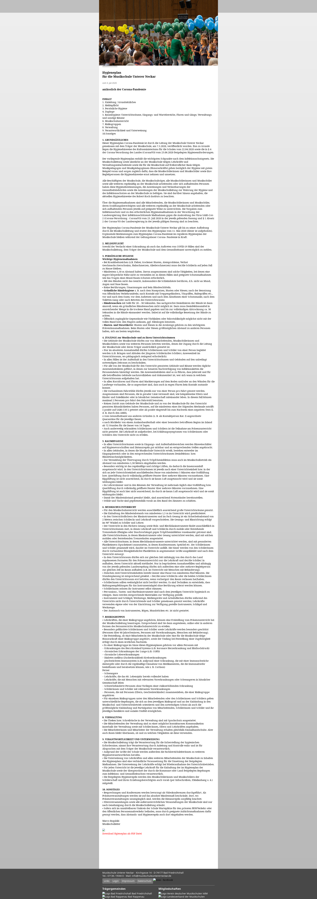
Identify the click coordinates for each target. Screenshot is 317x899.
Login (116, 880)
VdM (205, 893)
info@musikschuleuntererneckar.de (151, 875)
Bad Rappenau (135, 896)
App (129, 47)
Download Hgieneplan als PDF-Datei (122, 833)
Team (136, 41)
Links (106, 880)
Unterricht (121, 41)
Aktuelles (106, 41)
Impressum (128, 880)
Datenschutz (145, 880)
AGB (104, 47)
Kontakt (117, 47)
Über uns (151, 41)
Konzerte (166, 41)
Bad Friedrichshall (141, 893)
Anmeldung (200, 41)
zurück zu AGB (110, 65)
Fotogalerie (183, 41)
